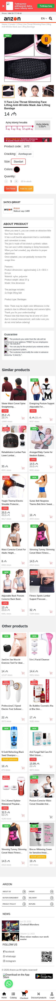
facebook (9, 951)
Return (32, 904)
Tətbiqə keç (46, 6)
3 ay (8, 128)
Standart (18, 161)
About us (7, 891)
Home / (5, 24)
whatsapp (10, 956)
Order (31, 891)
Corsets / (12, 24)
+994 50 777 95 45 (15, 13)
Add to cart (26, 188)
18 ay (30, 128)
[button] (50, 18)
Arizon (17, 208)
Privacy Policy (9, 904)
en (43, 18)
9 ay (19, 128)
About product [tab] (15, 224)
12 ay (25, 128)
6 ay (13, 128)
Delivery (33, 898)
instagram (10, 961)
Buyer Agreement (10, 898)
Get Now (10, 188)
